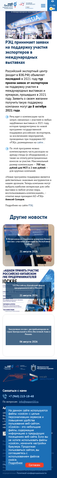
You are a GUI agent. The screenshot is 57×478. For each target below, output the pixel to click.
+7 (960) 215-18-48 (21, 396)
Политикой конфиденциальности (31, 473)
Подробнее (15, 463)
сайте (40, 142)
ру (51, 5)
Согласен (34, 465)
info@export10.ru (28, 401)
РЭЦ (30, 205)
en (54, 5)
